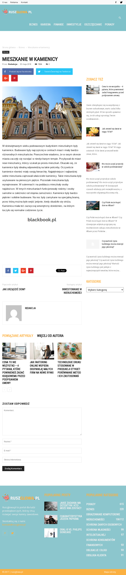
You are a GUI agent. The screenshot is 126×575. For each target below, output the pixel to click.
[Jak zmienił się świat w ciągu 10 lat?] (92, 131)
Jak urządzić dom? (13, 289)
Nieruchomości (95, 519)
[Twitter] (121, 2)
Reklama (14, 2)
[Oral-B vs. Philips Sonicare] (50, 532)
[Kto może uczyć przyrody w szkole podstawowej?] (92, 166)
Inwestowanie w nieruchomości (72, 291)
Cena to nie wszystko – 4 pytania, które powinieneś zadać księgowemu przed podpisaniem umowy (13, 373)
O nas (4, 2)
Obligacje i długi (96, 550)
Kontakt (24, 2)
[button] (120, 18)
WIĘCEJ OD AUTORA (50, 336)
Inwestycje (74, 24)
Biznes (33, 24)
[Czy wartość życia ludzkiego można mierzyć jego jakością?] (92, 244)
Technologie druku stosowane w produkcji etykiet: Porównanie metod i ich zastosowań (69, 369)
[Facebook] (115, 2)
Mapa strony (110, 572)
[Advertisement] (63, 38)
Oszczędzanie (93, 24)
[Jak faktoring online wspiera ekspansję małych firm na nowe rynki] (42, 351)
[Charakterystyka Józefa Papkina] (50, 519)
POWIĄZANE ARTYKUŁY (17, 336)
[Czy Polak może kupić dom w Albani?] (92, 205)
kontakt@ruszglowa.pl (14, 524)
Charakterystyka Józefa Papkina (71, 517)
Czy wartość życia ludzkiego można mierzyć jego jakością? (112, 244)
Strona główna (9, 47)
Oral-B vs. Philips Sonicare (71, 531)
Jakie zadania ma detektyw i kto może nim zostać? (70, 505)
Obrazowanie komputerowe (103, 514)
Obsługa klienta (96, 555)
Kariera (46, 24)
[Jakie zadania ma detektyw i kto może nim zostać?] (50, 506)
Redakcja (12, 64)
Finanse (59, 24)
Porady (109, 24)
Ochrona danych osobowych (104, 524)
